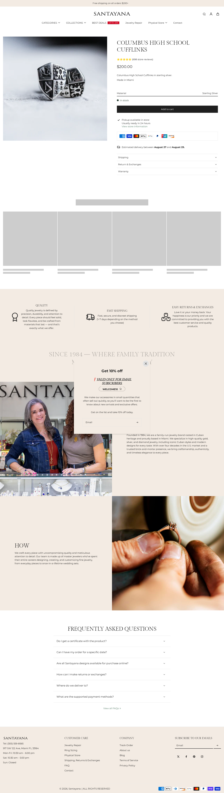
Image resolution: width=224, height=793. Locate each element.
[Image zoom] (55, 89)
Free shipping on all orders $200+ (110, 3)
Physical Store (72, 755)
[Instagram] (202, 756)
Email (179, 745)
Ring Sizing (70, 750)
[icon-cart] (217, 14)
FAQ (66, 765)
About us (125, 750)
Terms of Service (129, 760)
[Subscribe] (217, 745)
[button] (167, 109)
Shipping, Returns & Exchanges (82, 760)
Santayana (75, 788)
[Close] (146, 363)
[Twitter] (178, 756)
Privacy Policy (127, 765)
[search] (204, 14)
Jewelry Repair (72, 745)
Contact (68, 770)
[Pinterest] (194, 756)
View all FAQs (111, 708)
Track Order (126, 745)
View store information (135, 126)
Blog (122, 755)
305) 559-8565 (15, 743)
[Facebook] (186, 756)
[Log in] (211, 14)
